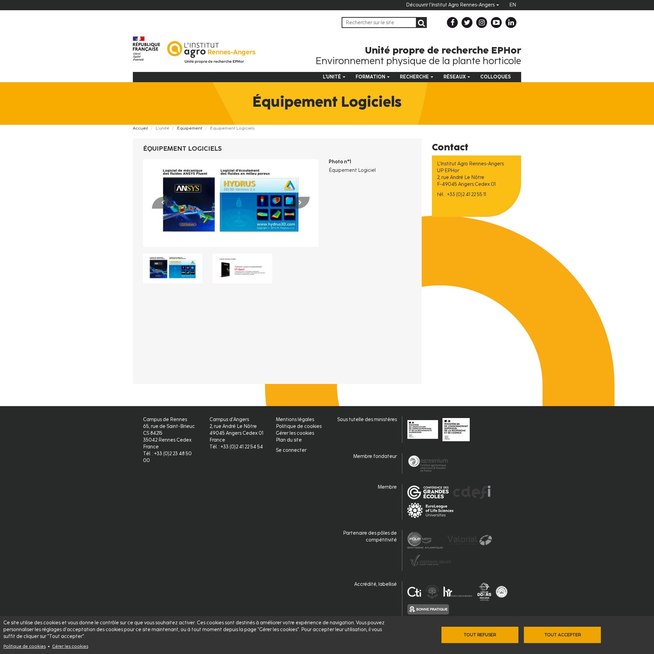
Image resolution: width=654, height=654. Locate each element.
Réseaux (455, 77)
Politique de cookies (24, 646)
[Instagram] (481, 22)
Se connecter (291, 450)
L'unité (332, 77)
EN (512, 5)
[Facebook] (452, 22)
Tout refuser (480, 634)
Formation (371, 77)
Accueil (140, 128)
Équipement (189, 128)
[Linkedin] (510, 22)
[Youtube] (496, 22)
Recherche (415, 77)
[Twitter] (467, 22)
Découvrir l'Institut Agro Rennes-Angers (451, 5)
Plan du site (289, 440)
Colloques (495, 77)
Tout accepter (562, 634)
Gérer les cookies (70, 646)
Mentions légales (295, 419)
